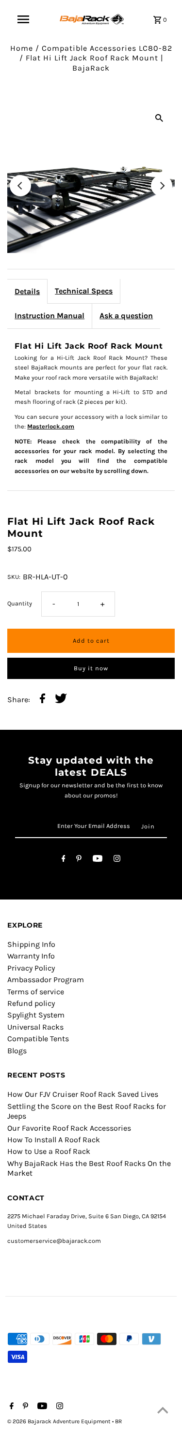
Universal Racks (35, 1027)
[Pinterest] (79, 860)
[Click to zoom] (159, 117)
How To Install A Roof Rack (53, 1139)
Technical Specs (84, 290)
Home (21, 48)
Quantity (19, 603)
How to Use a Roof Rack (48, 1151)
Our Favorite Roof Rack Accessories (69, 1128)
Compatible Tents (38, 1038)
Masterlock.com (50, 426)
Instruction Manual (49, 315)
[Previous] (20, 185)
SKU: (13, 576)
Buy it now (91, 668)
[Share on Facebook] (42, 699)
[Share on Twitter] (61, 699)
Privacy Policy (31, 968)
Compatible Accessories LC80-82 (107, 48)
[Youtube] (97, 860)
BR (118, 1421)
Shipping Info (31, 944)
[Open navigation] (23, 19)
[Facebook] (64, 860)
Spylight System (36, 1014)
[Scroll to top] (162, 1411)
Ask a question (126, 315)
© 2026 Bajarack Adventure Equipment (59, 1421)
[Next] (161, 185)
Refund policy (31, 1003)
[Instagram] (117, 860)
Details (27, 291)
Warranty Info (31, 955)
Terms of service (35, 991)
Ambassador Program (45, 979)
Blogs (17, 1050)
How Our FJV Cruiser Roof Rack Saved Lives (82, 1094)
